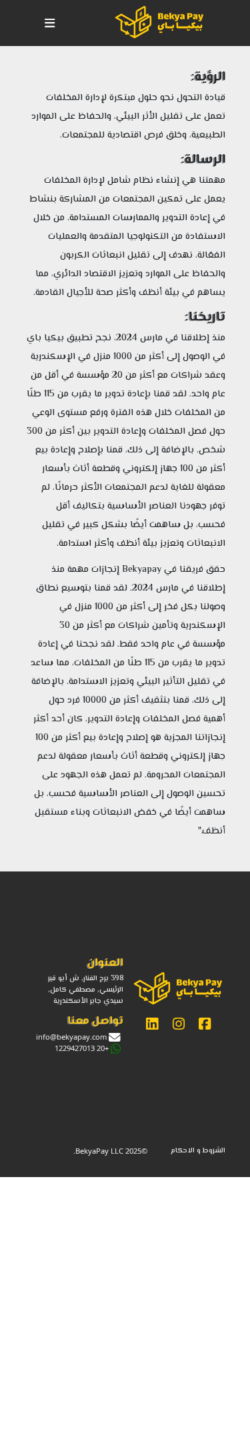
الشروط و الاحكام (198, 1151)
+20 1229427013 (82, 1048)
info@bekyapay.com (71, 1037)
